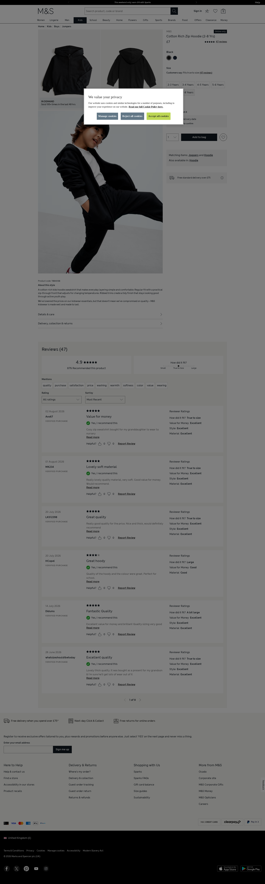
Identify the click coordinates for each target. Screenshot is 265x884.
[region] (133, 106)
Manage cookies (107, 116)
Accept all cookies (158, 116)
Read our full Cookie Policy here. (146, 106)
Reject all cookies (132, 116)
